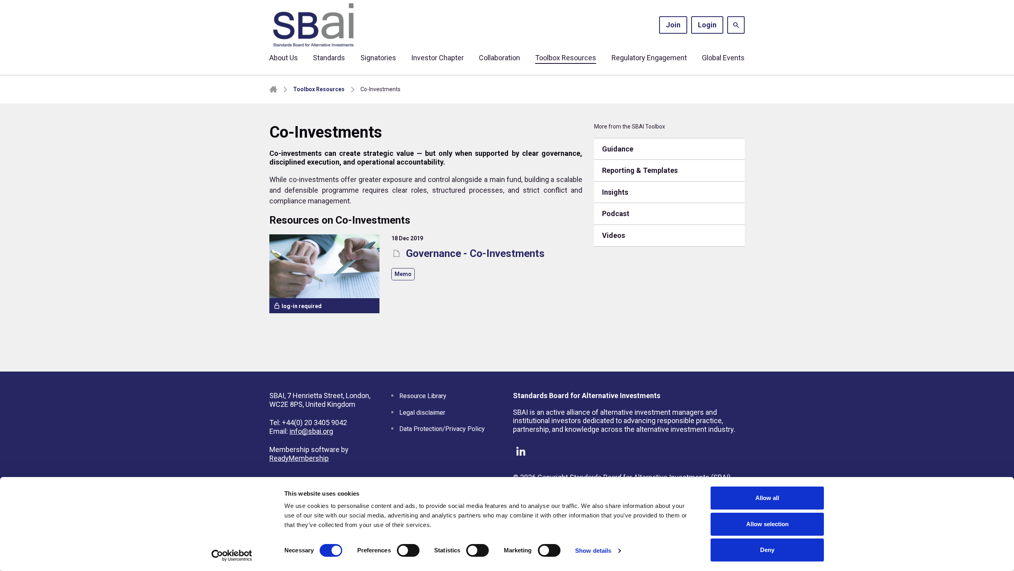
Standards (329, 58)
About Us (283, 58)
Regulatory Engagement (649, 58)
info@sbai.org (311, 431)
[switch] (408, 550)
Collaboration (499, 58)
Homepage (273, 89)
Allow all (767, 497)
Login (707, 25)
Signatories (378, 58)
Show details (593, 550)
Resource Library (422, 396)
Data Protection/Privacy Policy (442, 429)
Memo (403, 274)
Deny (767, 549)
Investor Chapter (437, 58)
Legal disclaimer (422, 412)
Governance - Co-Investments (474, 253)
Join (673, 25)
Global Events (723, 58)
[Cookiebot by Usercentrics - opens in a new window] (232, 555)
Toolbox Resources (565, 58)
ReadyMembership (299, 458)
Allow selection (767, 524)
